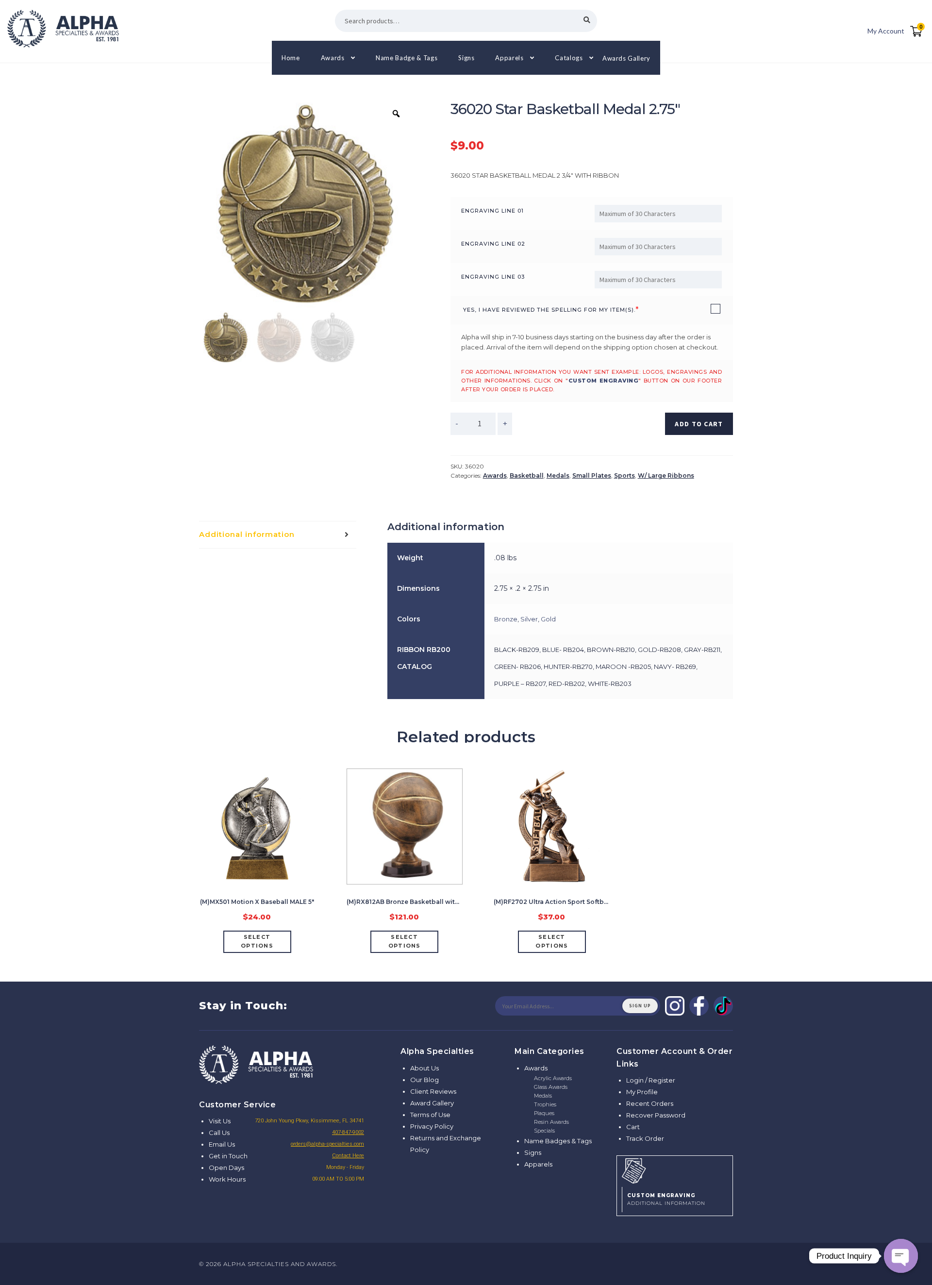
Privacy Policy (431, 1126)
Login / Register (650, 1080)
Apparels (509, 58)
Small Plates (591, 475)
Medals (558, 475)
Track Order (645, 1138)
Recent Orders (649, 1103)
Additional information (247, 534)
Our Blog (424, 1080)
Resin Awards (551, 1121)
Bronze (505, 619)
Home (291, 58)
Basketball (527, 475)
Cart (633, 1127)
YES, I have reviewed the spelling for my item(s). (549, 309)
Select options (257, 941)
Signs (466, 58)
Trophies (545, 1104)
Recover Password (655, 1115)
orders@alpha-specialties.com (327, 1144)
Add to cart (699, 423)
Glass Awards (550, 1087)
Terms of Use (430, 1114)
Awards (333, 58)
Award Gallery (432, 1103)
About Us (424, 1068)
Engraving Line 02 (493, 243)
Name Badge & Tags (406, 58)
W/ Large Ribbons (666, 475)
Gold (548, 619)
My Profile (642, 1092)
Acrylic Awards (553, 1078)
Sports (624, 475)
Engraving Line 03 (493, 276)
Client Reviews (433, 1091)
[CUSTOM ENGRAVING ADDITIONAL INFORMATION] (675, 1169)
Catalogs (568, 58)
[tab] (277, 534)
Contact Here (348, 1155)
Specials (544, 1130)
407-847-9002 (348, 1132)
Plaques (544, 1113)
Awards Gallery (626, 58)
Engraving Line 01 (492, 210)
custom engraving (603, 380)
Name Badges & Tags (558, 1141)
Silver (529, 619)
